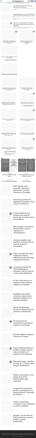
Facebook (13, 436)
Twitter (14, 436)
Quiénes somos (4, 434)
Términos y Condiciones (12, 434)
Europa (8, 2)
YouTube (18, 436)
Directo (29, 1)
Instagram (16, 436)
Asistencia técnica (31, 434)
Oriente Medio (21, 2)
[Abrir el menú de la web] (5, 1)
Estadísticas (21, 434)
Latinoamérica (17, 2)
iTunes (22, 436)
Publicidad (25, 434)
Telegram (21, 436)
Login (35, 1)
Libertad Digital (18, 1)
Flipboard (19, 436)
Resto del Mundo (26, 2)
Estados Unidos (12, 2)
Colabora (32, 1)
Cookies (17, 434)
